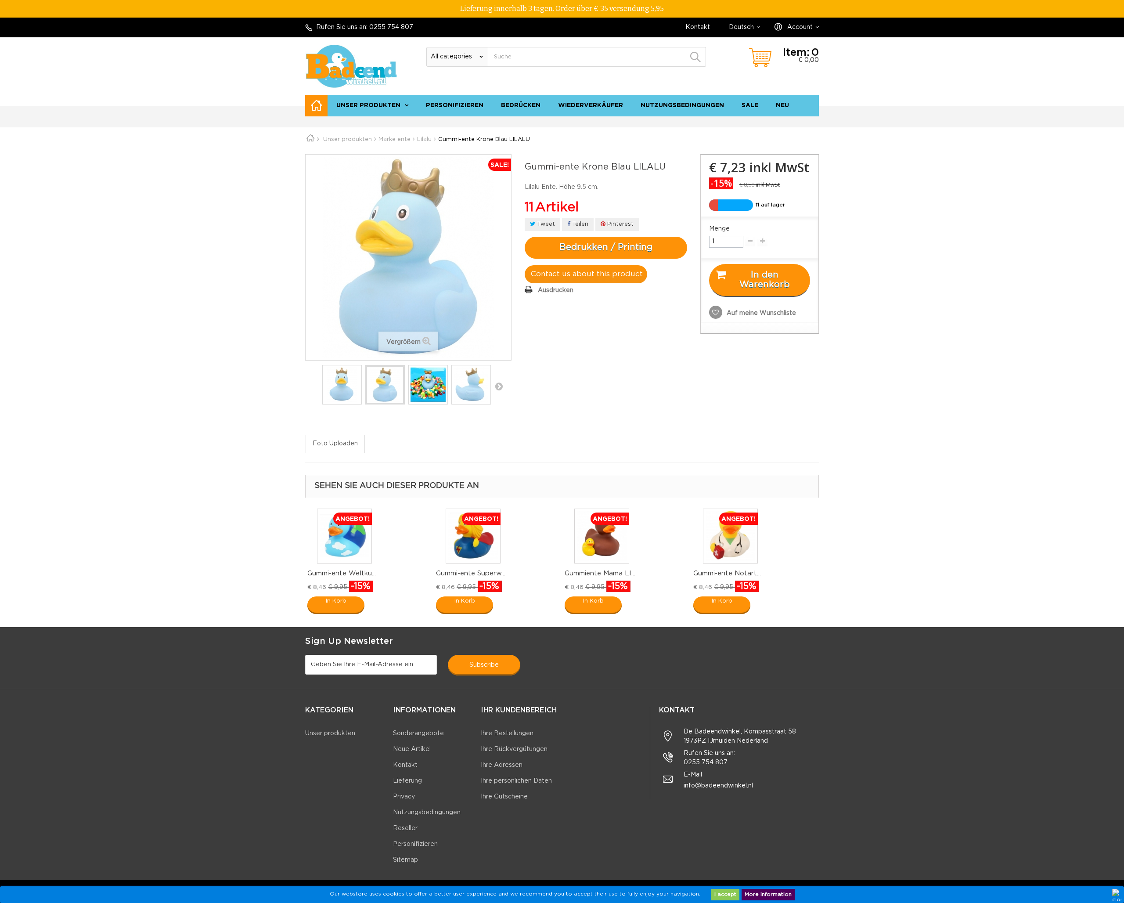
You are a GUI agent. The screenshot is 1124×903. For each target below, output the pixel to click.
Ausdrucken (555, 290)
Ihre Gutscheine (504, 796)
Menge (719, 228)
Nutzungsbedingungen (682, 105)
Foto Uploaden (335, 443)
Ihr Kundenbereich (519, 710)
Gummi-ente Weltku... (341, 573)
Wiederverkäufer (590, 105)
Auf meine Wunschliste (760, 313)
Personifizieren (454, 105)
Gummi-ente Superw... (470, 573)
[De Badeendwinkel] (351, 66)
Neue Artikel (412, 749)
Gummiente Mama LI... (600, 573)
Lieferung (407, 781)
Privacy (404, 796)
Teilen (579, 224)
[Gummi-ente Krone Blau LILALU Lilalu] (342, 384)
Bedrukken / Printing (605, 247)
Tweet (545, 224)
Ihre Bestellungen (507, 733)
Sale (750, 105)
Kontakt (697, 27)
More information (768, 894)
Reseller (405, 828)
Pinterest (619, 224)
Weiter (498, 386)
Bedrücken (520, 105)
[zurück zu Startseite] (313, 139)
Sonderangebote (418, 733)
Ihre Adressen (501, 765)
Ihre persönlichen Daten (516, 781)
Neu (782, 105)
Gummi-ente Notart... (727, 573)
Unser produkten (368, 105)
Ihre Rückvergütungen (514, 749)
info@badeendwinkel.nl (718, 785)
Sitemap (801, 120)
